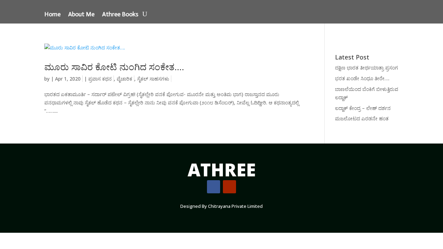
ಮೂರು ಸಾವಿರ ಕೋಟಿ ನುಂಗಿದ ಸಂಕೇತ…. (114, 67)
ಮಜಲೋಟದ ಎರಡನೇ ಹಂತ (362, 118)
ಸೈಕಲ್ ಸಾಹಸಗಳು (153, 78)
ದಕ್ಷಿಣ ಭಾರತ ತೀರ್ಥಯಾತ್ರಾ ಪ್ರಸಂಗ (366, 67)
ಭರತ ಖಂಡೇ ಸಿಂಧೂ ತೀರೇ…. (362, 78)
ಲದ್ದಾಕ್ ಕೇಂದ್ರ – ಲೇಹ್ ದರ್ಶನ (363, 108)
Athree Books (120, 15)
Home (52, 15)
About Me (81, 15)
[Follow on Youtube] (229, 186)
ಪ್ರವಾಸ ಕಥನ (100, 78)
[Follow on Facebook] (213, 186)
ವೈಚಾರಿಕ (124, 78)
